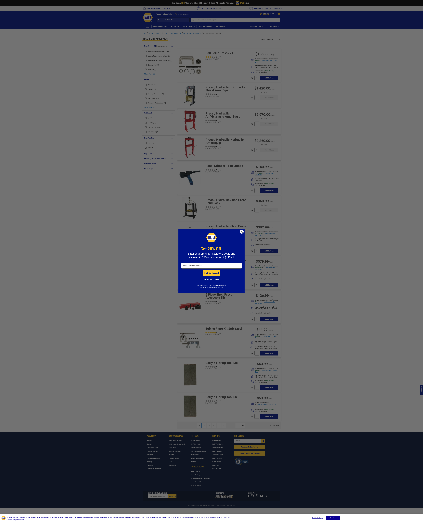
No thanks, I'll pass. (211, 279)
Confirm (333, 518)
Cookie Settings (317, 518)
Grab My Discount (211, 273)
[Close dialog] (242, 232)
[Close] (419, 517)
